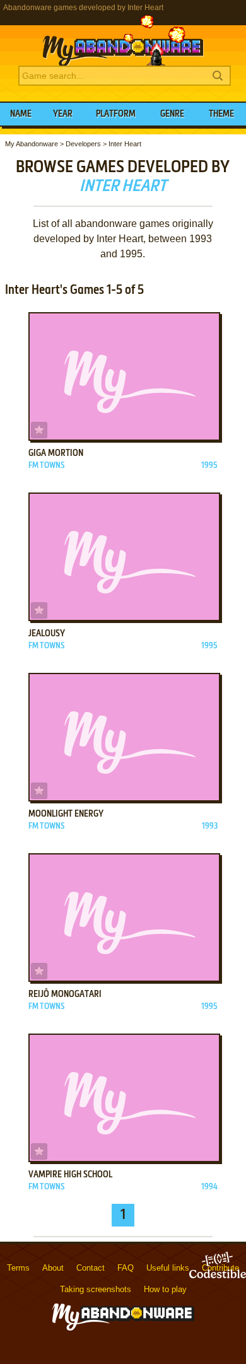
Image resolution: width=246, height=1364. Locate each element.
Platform (116, 114)
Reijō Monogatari (65, 994)
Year (63, 114)
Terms (18, 1268)
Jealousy (46, 633)
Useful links (167, 1268)
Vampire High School (70, 1174)
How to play (165, 1289)
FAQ (125, 1268)
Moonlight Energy (65, 814)
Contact (90, 1268)
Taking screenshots (95, 1289)
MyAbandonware (123, 40)
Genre (172, 114)
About (53, 1268)
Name (21, 114)
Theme (221, 114)
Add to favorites (39, 430)
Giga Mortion (55, 453)
